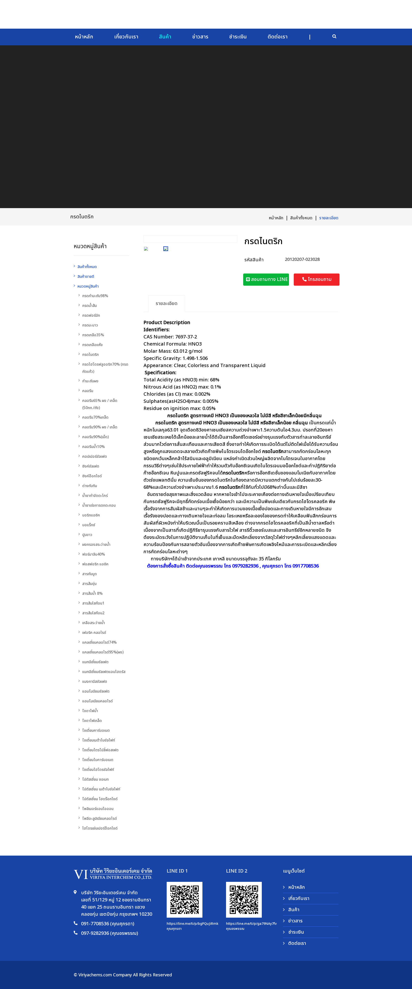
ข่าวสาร (200, 37)
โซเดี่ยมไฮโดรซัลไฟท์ (98, 770)
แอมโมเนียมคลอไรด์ (97, 701)
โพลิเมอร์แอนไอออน (97, 809)
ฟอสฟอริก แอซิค (95, 564)
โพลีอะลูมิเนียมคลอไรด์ (99, 818)
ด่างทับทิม (89, 486)
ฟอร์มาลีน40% (93, 554)
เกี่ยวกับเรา (126, 37)
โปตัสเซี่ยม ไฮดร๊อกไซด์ (100, 799)
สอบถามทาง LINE (269, 279)
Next (232, 237)
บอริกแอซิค (91, 515)
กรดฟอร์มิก (91, 315)
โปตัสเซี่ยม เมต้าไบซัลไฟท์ (101, 789)
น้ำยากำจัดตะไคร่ (95, 496)
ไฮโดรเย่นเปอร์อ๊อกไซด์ (100, 828)
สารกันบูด (89, 574)
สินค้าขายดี (85, 276)
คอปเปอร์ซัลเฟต (94, 456)
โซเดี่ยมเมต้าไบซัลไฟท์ (98, 740)
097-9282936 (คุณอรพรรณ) (109, 933)
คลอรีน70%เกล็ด (95, 417)
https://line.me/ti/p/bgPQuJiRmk (192, 923)
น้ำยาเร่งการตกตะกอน (99, 505)
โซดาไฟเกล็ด (92, 721)
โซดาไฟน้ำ (90, 711)
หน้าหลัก (84, 37)
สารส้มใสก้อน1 (93, 603)
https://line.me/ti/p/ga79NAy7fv (251, 923)
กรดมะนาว (90, 325)
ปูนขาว (87, 535)
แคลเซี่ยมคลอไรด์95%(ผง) (103, 652)
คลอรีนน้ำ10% (93, 447)
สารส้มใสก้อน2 (93, 613)
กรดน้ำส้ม (89, 306)
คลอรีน (87, 391)
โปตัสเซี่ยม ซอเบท (95, 779)
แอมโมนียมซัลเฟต (95, 691)
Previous (148, 237)
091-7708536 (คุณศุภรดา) (107, 923)
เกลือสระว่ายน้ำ (93, 623)
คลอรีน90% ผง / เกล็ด (99, 427)
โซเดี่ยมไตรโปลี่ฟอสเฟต (100, 750)
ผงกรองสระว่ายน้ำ (96, 544)
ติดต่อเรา (278, 37)
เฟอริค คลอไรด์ (94, 633)
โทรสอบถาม (319, 279)
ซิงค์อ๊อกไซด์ (92, 476)
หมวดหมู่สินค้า (88, 286)
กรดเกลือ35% (93, 335)
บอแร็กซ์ (88, 525)
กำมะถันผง (90, 381)
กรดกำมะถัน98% (95, 296)
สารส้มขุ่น (89, 584)
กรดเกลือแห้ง (92, 345)
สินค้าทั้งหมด (301, 218)
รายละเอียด (328, 218)
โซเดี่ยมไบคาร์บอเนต (97, 760)
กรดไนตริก (90, 355)
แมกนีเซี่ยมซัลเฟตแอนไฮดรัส (103, 672)
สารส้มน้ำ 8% (92, 593)
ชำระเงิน (238, 37)
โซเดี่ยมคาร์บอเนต (96, 730)
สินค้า (165, 37)
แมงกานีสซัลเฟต (94, 681)
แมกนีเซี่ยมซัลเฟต (95, 662)
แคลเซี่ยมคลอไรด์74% (99, 642)
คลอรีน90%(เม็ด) (95, 437)
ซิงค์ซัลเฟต (90, 466)
